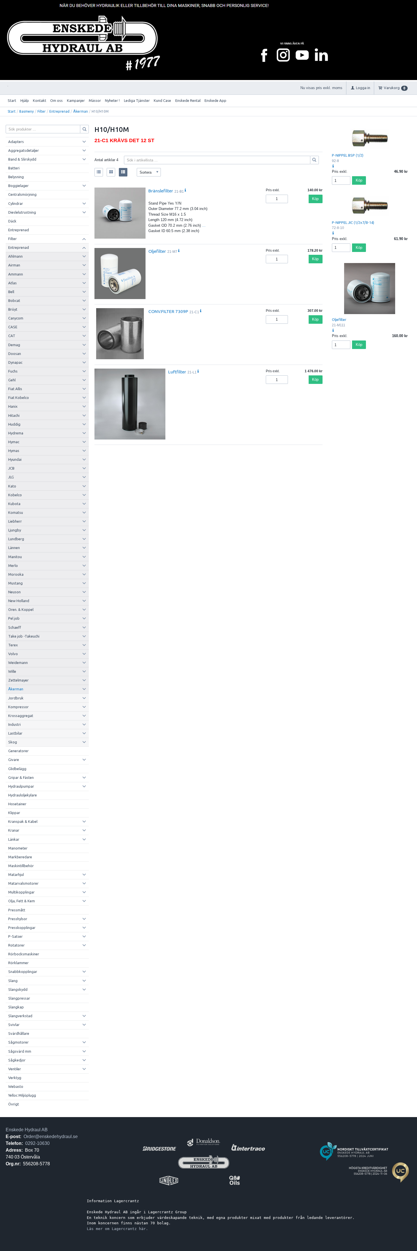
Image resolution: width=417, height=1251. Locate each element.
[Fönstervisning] (111, 172)
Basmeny (26, 111)
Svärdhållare (18, 1033)
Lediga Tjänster (137, 100)
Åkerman (80, 111)
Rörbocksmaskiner (23, 954)
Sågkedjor (17, 1060)
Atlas (12, 283)
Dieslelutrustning (22, 212)
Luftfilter (177, 371)
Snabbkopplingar (22, 972)
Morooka (16, 574)
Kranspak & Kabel (22, 821)
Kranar (13, 830)
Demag (14, 345)
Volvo (13, 654)
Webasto (15, 1086)
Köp (315, 199)
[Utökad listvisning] (123, 172)
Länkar (13, 839)
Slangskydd (18, 989)
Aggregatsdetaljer (23, 150)
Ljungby (14, 530)
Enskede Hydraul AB (27, 1129)
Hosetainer (17, 804)
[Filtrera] (314, 160)
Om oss (56, 100)
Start (12, 100)
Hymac (13, 442)
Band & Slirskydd (22, 159)
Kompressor (18, 707)
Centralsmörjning (22, 194)
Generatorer (18, 751)
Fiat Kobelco (18, 398)
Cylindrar (15, 203)
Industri (14, 724)
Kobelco (15, 495)
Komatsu (15, 512)
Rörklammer (18, 963)
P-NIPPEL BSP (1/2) (347, 155)
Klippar (14, 813)
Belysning (16, 177)
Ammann (15, 274)
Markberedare (20, 857)
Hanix (13, 406)
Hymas (13, 451)
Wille (12, 671)
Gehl (12, 380)
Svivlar (14, 1025)
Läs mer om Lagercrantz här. (117, 1229)
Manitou (15, 557)
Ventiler (14, 1069)
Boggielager (18, 186)
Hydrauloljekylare (22, 795)
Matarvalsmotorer (23, 883)
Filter (41, 111)
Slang (13, 981)
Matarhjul (16, 874)
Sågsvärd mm (19, 1051)
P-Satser (15, 936)
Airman (14, 265)
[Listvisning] (98, 172)
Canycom (15, 318)
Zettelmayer (18, 680)
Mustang (15, 583)
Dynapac (15, 362)
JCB (11, 468)
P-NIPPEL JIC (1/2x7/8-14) (353, 222)
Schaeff (14, 627)
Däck (12, 221)
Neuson (14, 592)
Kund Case (162, 100)
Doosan (14, 354)
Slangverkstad (20, 1016)
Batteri (14, 168)
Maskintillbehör (21, 866)
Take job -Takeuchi (23, 636)
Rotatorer (16, 945)
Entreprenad (59, 111)
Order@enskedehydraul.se (51, 1136)
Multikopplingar (21, 892)
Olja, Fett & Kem (21, 901)
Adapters (16, 142)
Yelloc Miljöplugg (22, 1095)
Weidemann (18, 663)
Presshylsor (17, 919)
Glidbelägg (17, 769)
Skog (12, 742)
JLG (11, 477)
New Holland (18, 601)
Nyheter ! (112, 100)
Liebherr (15, 521)
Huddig (14, 424)
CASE (12, 327)
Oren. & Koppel (20, 609)
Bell (11, 292)
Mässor (95, 100)
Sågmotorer (18, 1042)
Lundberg (16, 539)
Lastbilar (15, 733)
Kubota (14, 504)
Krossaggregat (20, 716)
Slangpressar (19, 998)
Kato (12, 486)
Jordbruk (16, 698)
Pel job (14, 618)
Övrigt (13, 1104)
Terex (13, 645)
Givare (13, 760)
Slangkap (16, 1007)
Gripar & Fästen (21, 777)
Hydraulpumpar (21, 786)
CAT (11, 336)
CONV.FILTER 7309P (168, 311)
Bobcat (14, 300)
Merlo (13, 565)
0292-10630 (37, 1143)
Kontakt (39, 100)
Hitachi (14, 415)
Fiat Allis (15, 389)
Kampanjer (76, 100)
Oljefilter (157, 251)
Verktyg (14, 1078)
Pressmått (16, 910)
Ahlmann (15, 256)
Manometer (18, 848)
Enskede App (215, 100)
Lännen (14, 548)
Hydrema (15, 433)
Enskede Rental (188, 100)
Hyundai (15, 459)
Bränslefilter (160, 190)
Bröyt (12, 309)
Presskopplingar (21, 928)
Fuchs (13, 371)
